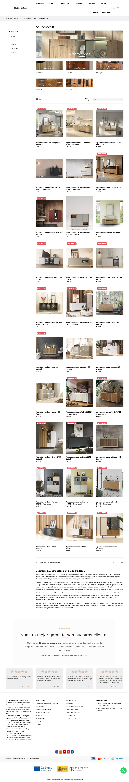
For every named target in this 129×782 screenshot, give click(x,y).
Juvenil (38, 721)
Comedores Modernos (43, 709)
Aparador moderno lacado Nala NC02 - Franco (79, 323)
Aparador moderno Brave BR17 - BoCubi (109, 458)
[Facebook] (56, 752)
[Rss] (60, 752)
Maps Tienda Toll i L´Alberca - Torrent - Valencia (109, 709)
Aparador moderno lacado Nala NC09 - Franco (49, 323)
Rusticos (14, 52)
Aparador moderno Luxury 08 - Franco (78, 368)
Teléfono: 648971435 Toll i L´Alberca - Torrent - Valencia (109, 704)
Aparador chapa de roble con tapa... (108, 233)
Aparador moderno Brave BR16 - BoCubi (79, 458)
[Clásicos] (79, 65)
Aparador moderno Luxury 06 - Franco (48, 413)
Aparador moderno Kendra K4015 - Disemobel (107, 503)
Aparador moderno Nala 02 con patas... (79, 278)
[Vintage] (109, 65)
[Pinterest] (68, 752)
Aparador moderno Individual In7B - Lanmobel (78, 233)
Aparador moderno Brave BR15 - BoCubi (49, 458)
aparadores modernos (55, 587)
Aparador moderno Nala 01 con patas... (109, 278)
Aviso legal (69, 703)
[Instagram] (72, 752)
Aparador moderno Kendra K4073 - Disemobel (47, 503)
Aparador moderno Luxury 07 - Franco (108, 368)
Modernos (14, 36)
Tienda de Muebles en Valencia (47, 703)
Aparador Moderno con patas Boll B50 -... (48, 143)
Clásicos (14, 40)
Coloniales (14, 48)
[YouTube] (64, 752)
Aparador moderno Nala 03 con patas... (49, 278)
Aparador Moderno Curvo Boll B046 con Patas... (78, 143)
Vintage (13, 44)
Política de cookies (72, 709)
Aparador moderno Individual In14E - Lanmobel (78, 188)
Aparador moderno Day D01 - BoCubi (48, 368)
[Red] (37, 99)
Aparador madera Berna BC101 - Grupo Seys (109, 188)
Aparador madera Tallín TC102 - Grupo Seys (109, 413)
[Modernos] (49, 65)
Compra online (71, 715)
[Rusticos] (79, 83)
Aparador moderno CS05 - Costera (77, 548)
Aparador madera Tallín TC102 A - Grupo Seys (79, 413)
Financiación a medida (74, 718)
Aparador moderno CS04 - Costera (107, 548)
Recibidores (40, 706)
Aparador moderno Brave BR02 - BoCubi (49, 233)
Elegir (108, 99)
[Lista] (40, 99)
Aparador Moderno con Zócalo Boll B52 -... (108, 143)
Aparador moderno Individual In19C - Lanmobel (48, 188)
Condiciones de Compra (74, 706)
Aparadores (13, 31)
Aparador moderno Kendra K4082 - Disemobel (77, 503)
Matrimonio (40, 718)
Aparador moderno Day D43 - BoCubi (108, 323)
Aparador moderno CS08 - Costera (46, 548)
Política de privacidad (73, 712)
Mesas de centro (41, 715)
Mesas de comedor (42, 712)
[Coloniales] (49, 83)
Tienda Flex (40, 724)
